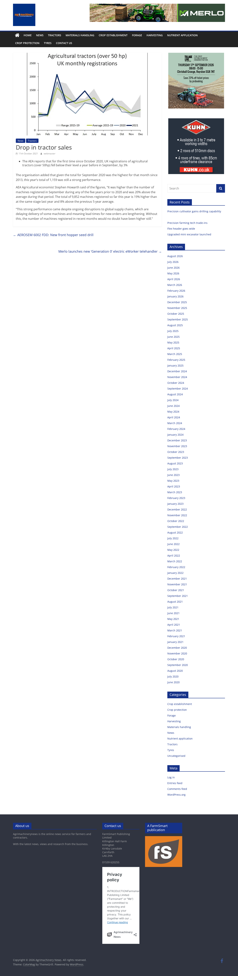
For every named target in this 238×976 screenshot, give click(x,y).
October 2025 (175, 313)
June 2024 (173, 406)
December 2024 (177, 371)
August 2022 (175, 532)
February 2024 (176, 429)
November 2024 (177, 377)
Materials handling (80, 35)
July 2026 (172, 262)
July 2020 (172, 676)
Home (28, 35)
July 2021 (172, 607)
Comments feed (177, 789)
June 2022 (173, 544)
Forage (137, 35)
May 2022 (173, 550)
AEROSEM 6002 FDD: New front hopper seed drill (53, 235)
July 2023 (172, 469)
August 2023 (175, 463)
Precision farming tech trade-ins (187, 223)
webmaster (49, 153)
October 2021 (175, 590)
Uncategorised (176, 756)
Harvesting (155, 35)
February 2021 (176, 636)
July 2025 (172, 331)
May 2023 (173, 480)
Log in (171, 777)
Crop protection (27, 43)
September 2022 (177, 526)
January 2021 (175, 642)
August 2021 (175, 601)
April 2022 (173, 555)
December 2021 (177, 578)
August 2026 (175, 256)
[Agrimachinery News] (17, 35)
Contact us (64, 43)
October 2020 (175, 659)
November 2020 (177, 653)
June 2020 (173, 682)
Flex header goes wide (181, 228)
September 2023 (177, 457)
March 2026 (174, 285)
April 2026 (173, 279)
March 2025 (174, 354)
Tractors (54, 35)
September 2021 (177, 596)
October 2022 (175, 521)
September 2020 (177, 665)
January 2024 (175, 434)
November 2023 (177, 446)
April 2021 (173, 624)
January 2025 (175, 365)
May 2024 (173, 411)
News (40, 35)
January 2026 (175, 296)
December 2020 (177, 647)
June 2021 (173, 613)
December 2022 (177, 509)
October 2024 (175, 383)
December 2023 (177, 440)
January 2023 (175, 503)
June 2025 (173, 336)
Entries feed (174, 783)
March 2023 (174, 492)
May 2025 (173, 342)
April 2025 (173, 348)
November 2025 (177, 308)
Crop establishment (113, 35)
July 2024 (172, 400)
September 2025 (177, 319)
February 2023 (176, 498)
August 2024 (175, 394)
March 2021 (174, 630)
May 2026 (173, 273)
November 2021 (177, 584)
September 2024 (177, 388)
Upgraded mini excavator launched (189, 234)
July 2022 (172, 538)
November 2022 (177, 515)
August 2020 (175, 670)
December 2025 (177, 302)
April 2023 (173, 486)
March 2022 (174, 561)
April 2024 (173, 417)
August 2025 (175, 325)
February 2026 (176, 290)
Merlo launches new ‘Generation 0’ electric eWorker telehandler (110, 251)
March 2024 (174, 423)
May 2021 (173, 619)
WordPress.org (176, 794)
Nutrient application (182, 35)
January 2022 (175, 573)
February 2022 (176, 567)
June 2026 (173, 267)
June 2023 (173, 475)
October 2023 (175, 452)
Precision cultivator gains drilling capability (194, 211)
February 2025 (176, 359)
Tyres (48, 43)
